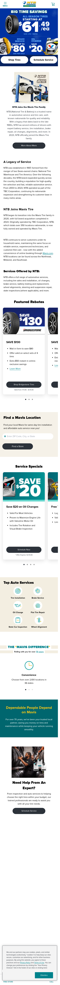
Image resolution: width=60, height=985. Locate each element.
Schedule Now (24, 549)
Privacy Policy (25, 963)
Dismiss (44, 975)
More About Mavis (29, 145)
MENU (5, 6)
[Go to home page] (29, 4)
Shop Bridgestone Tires (24, 384)
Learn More (15, 368)
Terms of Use (39, 963)
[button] (25, 399)
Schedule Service (29, 811)
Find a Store (18, 446)
